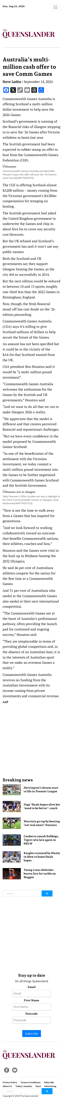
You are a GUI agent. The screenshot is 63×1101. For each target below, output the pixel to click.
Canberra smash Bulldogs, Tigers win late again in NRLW (41, 840)
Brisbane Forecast (24, 18)
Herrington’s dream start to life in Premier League (41, 789)
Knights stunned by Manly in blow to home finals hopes (42, 856)
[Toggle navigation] (55, 7)
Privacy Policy (10, 1082)
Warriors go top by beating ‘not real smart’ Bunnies (42, 823)
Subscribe (31, 1033)
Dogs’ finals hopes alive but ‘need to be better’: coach (42, 806)
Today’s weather (23, 1086)
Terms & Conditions (30, 1082)
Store (38, 1086)
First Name (31, 1000)
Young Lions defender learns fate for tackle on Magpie (40, 873)
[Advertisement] (31, 740)
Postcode (31, 1013)
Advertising (50, 1086)
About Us (7, 1086)
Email (32, 987)
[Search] (47, 893)
